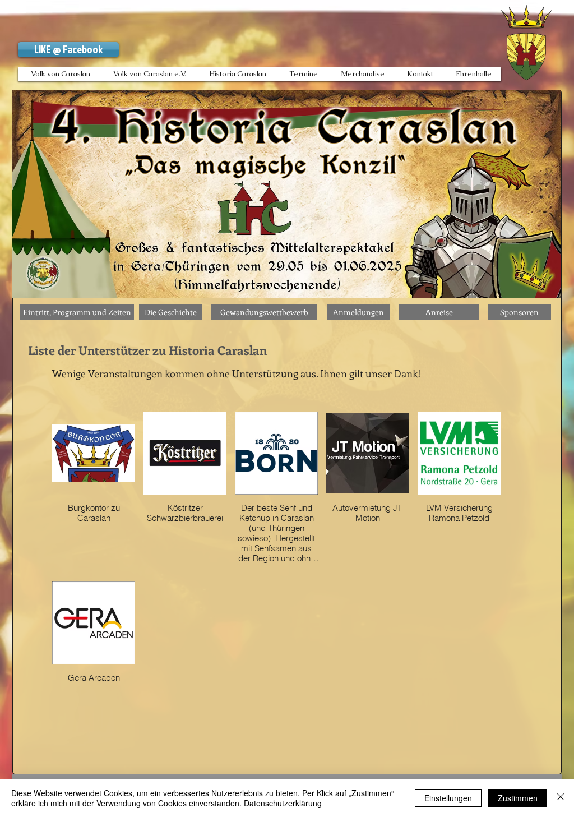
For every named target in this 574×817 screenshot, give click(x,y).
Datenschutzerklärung (283, 803)
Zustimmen (518, 798)
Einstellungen (448, 798)
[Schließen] (560, 798)
